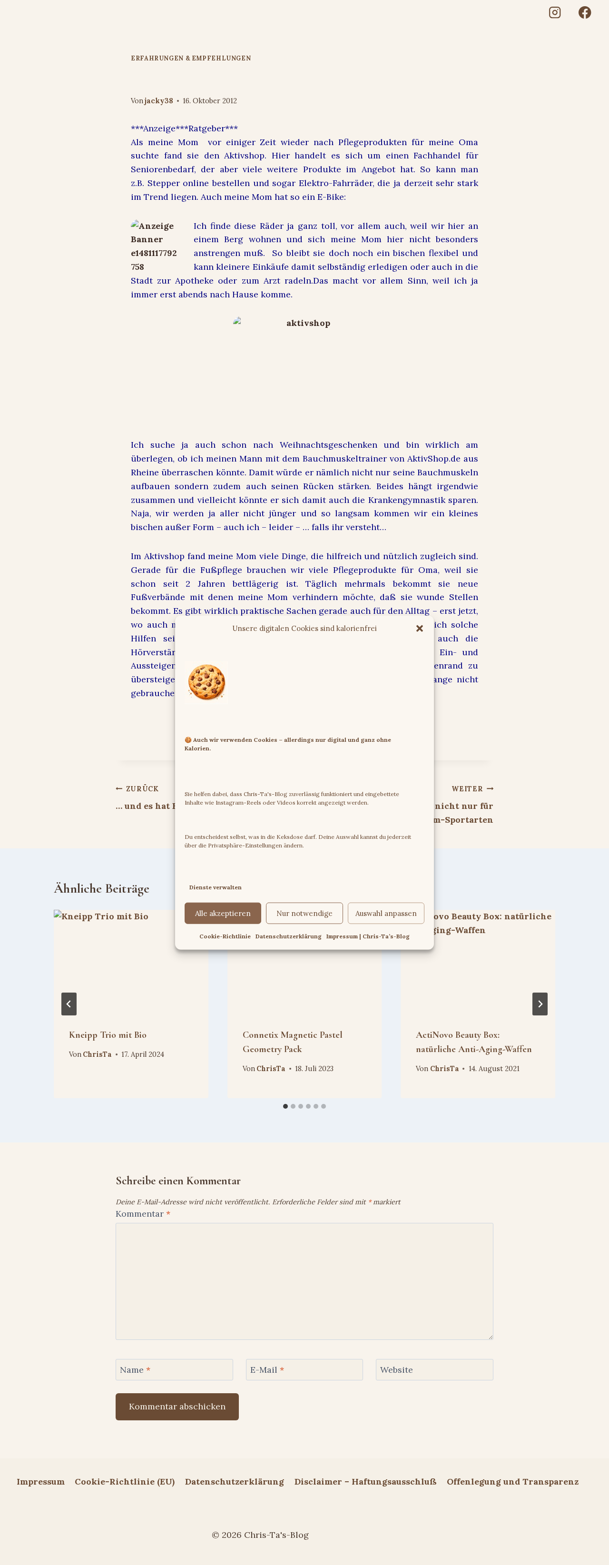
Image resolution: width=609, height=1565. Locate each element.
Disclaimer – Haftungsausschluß (366, 1481)
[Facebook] (585, 12)
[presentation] (131, 961)
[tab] (285, 1106)
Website (396, 1370)
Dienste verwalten (215, 886)
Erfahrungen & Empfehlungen (191, 58)
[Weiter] (540, 1004)
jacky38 (159, 101)
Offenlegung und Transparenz (513, 1481)
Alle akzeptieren (223, 913)
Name (135, 1370)
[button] (419, 628)
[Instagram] (554, 12)
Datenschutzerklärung (288, 936)
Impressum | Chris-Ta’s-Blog (368, 936)
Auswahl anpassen (386, 913)
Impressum (41, 1481)
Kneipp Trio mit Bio (108, 1035)
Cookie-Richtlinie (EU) (125, 1481)
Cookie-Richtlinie (225, 936)
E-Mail (267, 1370)
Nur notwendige (304, 913)
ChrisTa (97, 1054)
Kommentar (143, 1213)
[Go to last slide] (69, 1004)
